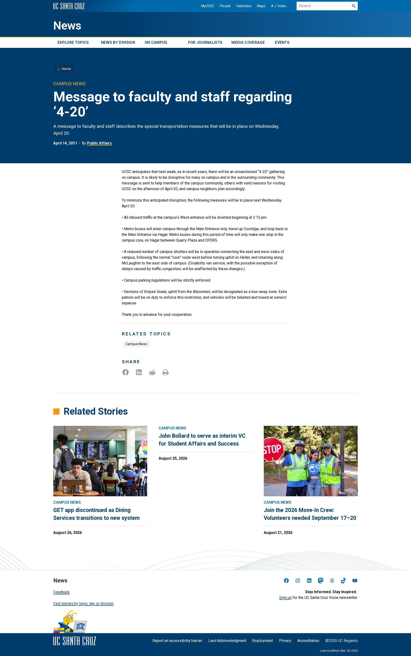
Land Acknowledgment (227, 640)
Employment (262, 640)
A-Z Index (278, 6)
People (225, 6)
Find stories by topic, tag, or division (83, 603)
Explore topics (73, 42)
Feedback (61, 592)
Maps (261, 6)
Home (66, 69)
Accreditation (308, 640)
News (67, 25)
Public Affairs (99, 143)
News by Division (118, 42)
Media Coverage (247, 42)
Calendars (243, 6)
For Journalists (205, 42)
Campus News (136, 344)
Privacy (285, 640)
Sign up (285, 597)
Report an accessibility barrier (177, 640)
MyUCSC (207, 6)
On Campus (156, 42)
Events (282, 42)
